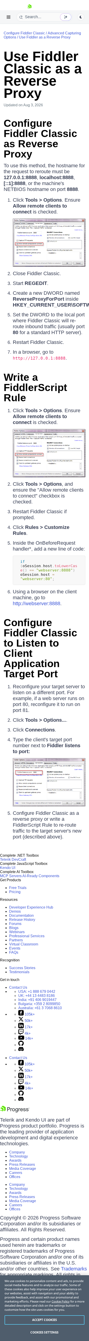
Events (14, 948)
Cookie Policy (61, 1301)
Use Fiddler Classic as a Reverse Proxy (43, 75)
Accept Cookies (44, 1320)
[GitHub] (21, 1045)
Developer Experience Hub (31, 907)
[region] (44, 1308)
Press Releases (22, 1164)
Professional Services (26, 936)
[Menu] (9, 17)
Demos (15, 911)
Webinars (17, 932)
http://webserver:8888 (36, 603)
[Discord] (21, 1050)
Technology (18, 1156)
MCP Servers (11, 876)
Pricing (15, 892)
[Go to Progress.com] (15, 1111)
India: (37, 1000)
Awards (15, 1160)
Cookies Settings (44, 1332)
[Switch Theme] (80, 17)
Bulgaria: (39, 1004)
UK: (36, 996)
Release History (22, 920)
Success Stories (22, 968)
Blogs (13, 928)
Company (17, 1152)
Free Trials (17, 888)
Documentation (21, 915)
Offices (14, 1177)
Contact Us (18, 987)
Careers (15, 1173)
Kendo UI (7, 868)
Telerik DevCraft (13, 859)
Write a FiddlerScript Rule (35, 387)
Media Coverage (22, 1169)
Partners (16, 940)
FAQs (13, 952)
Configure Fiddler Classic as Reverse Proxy (40, 138)
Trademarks (74, 1269)
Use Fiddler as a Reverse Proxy (45, 37)
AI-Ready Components (40, 876)
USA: (36, 991)
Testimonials (19, 972)
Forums (15, 924)
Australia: (40, 1008)
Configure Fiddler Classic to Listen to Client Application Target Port (40, 648)
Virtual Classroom (23, 944)
